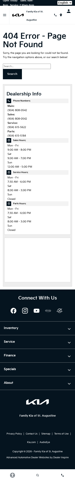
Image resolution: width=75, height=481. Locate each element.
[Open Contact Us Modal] (56, 15)
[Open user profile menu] (70, 11)
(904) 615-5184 (17, 135)
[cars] (48, 311)
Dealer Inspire (61, 457)
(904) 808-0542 (17, 110)
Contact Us (32, 433)
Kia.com (31, 442)
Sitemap (45, 433)
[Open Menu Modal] (4, 15)
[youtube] (36, 311)
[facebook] (13, 311)
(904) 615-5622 (17, 127)
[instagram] (25, 311)
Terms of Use (61, 433)
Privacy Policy (14, 433)
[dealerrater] (59, 311)
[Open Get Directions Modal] (62, 15)
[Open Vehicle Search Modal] (37, 475)
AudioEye (45, 442)
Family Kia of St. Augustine (48, 451)
